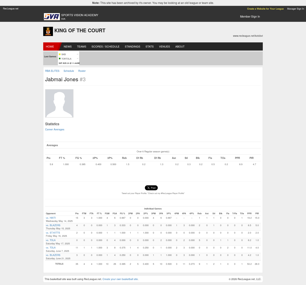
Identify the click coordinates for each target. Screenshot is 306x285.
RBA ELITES (52, 71)
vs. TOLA (51, 240)
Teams (81, 46)
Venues (164, 46)
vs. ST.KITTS (53, 232)
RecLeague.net (10, 8)
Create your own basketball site (120, 279)
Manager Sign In (295, 8)
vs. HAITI (51, 217)
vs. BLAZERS (53, 225)
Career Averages (54, 129)
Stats (150, 46)
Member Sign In (250, 16)
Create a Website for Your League (265, 8)
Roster (82, 71)
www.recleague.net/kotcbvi (248, 35)
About (180, 46)
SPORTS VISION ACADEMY (79, 15)
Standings (132, 46)
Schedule (69, 71)
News (68, 46)
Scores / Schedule (106, 46)
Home (50, 46)
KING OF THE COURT (79, 30)
